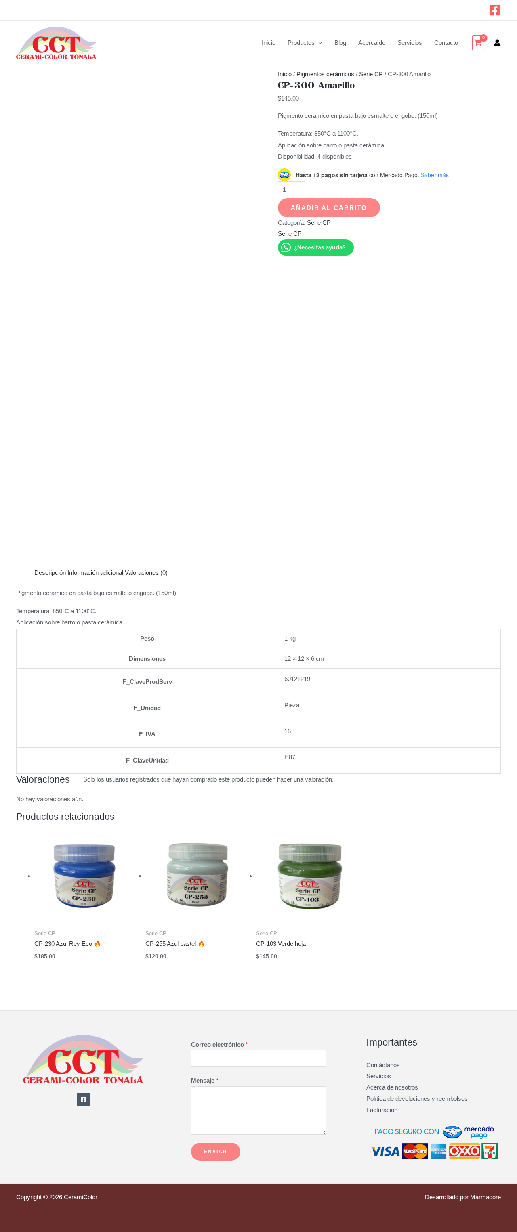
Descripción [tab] (50, 572)
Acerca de (371, 42)
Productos (301, 42)
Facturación (381, 1109)
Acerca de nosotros (392, 1087)
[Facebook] (495, 10)
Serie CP (371, 74)
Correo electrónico (219, 1044)
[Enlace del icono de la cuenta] (497, 42)
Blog (340, 42)
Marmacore (485, 1197)
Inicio (268, 42)
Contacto (446, 42)
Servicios (409, 42)
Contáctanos (383, 1065)
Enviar (215, 1151)
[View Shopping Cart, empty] (478, 42)
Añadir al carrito (329, 207)
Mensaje (205, 1080)
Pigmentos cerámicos (325, 74)
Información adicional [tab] (95, 572)
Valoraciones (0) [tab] (146, 572)
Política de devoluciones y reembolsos (417, 1098)
